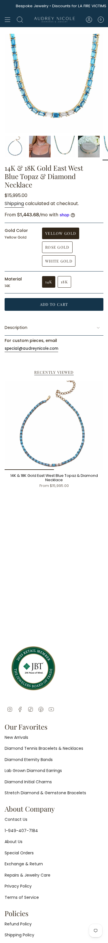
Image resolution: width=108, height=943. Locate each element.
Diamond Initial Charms (28, 782)
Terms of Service (22, 897)
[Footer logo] (33, 668)
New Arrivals (16, 737)
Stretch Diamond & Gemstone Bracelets (45, 793)
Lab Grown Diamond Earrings (33, 770)
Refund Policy (18, 924)
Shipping (14, 203)
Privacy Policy (18, 886)
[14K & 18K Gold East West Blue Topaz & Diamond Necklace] (54, 425)
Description (16, 327)
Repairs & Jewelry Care (27, 875)
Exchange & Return (24, 864)
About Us (13, 842)
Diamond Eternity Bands (29, 759)
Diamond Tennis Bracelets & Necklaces (44, 748)
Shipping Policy (19, 935)
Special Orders (19, 853)
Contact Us (16, 819)
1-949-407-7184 (21, 831)
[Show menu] (7, 19)
